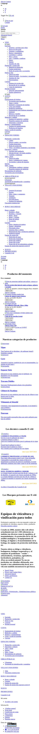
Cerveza (7, 131)
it (5, 12)
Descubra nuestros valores (9, 526)
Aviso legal (8, 710)
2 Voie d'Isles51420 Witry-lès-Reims (12, 727)
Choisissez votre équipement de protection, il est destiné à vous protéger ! (19, 404)
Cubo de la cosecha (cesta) (13, 316)
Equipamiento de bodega (12, 99)
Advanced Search (6, 35)
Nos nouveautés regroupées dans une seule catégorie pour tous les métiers (19, 416)
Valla (6, 189)
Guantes (7, 223)
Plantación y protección (12, 65)
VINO (7, 42)
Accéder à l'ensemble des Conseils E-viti (13, 487)
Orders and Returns (11, 576)
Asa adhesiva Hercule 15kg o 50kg (16, 305)
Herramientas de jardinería (13, 171)
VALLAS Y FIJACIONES (13, 185)
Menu (2, 39)
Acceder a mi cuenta (11, 702)
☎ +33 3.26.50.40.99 (12, 729)
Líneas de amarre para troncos (15, 296)
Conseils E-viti (9, 253)
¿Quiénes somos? (10, 708)
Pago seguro (9, 714)
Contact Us (8, 577)
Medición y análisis (11, 117)
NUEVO (8, 249)
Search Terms (9, 570)
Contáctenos (9, 715)
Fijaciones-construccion (12, 203)
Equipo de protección (11, 235)
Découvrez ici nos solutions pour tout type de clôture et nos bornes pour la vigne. (19, 393)
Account (3, 256)
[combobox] (10, 33)
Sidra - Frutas (9, 165)
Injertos (7, 164)
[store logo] (11, 15)
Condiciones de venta (11, 712)
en (5, 8)
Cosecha (7, 81)
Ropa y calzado (10, 210)
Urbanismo (8, 180)
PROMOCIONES (10, 251)
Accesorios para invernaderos (14, 173)
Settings (3, 258)
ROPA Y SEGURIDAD (12, 206)
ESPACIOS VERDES (12, 135)
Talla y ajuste (9, 156)
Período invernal (10, 89)
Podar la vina (9, 73)
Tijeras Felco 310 (10, 325)
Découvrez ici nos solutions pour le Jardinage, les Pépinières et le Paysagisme (16, 372)
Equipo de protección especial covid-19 (17, 246)
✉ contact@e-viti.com (12, 731)
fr (5, 10)
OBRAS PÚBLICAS (12, 176)
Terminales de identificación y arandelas (17, 181)
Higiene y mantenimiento (13, 124)
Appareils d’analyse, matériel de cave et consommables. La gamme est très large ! (19, 361)
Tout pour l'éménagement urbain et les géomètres (16, 383)
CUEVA (7, 96)
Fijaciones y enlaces (11, 149)
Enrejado (7, 46)
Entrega (7, 717)
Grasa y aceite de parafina (13, 130)
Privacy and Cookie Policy (13, 572)
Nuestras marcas (10, 719)
